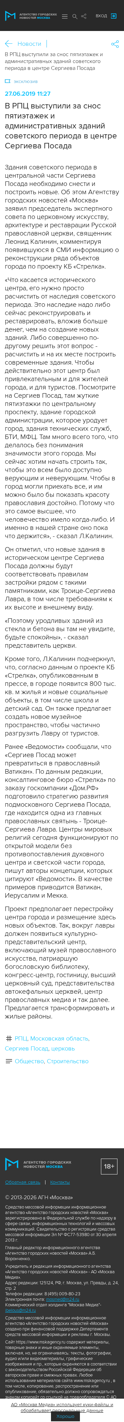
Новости (29, 44)
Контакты (60, 1182)
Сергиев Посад (26, 1048)
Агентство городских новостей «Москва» (31, 16)
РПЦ (21, 1038)
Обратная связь (22, 1182)
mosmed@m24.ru (62, 1299)
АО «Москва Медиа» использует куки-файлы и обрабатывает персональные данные (62, 1407)
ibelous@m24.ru (20, 1310)
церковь (63, 1048)
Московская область (59, 1038)
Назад (11, 44)
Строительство (68, 1061)
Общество (29, 1061)
